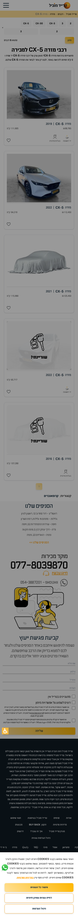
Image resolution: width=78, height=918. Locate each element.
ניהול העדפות (39, 908)
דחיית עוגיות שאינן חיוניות (39, 897)
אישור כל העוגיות (39, 887)
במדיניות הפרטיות (25, 877)
